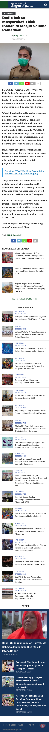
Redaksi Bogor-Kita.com (13, 725)
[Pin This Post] (26, 83)
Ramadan (17, 235)
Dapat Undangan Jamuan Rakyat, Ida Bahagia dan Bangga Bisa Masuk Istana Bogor (24, 646)
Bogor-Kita (19, 35)
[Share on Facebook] (10, 83)
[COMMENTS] (37, 83)
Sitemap (30, 725)
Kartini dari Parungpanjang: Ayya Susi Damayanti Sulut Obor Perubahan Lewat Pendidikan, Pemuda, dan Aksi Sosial (31, 702)
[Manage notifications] (42, 726)
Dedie (9, 235)
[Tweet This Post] (16, 83)
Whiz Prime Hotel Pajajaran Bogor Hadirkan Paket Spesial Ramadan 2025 (29, 271)
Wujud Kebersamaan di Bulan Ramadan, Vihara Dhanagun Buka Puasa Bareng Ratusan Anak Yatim (30, 255)
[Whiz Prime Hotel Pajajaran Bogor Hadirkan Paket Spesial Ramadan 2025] (7, 272)
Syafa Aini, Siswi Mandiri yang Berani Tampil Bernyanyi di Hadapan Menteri (31, 665)
